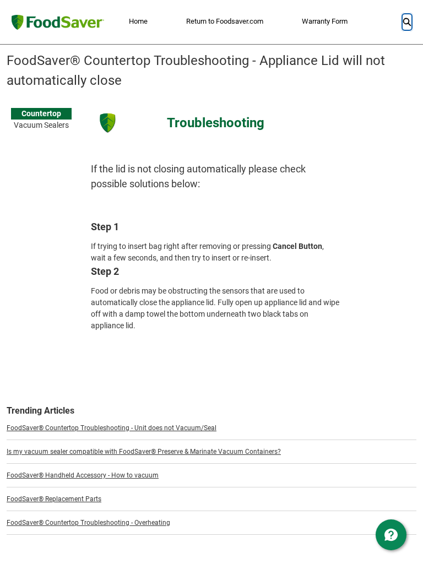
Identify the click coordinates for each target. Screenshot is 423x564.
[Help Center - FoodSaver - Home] (57, 22)
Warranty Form (325, 21)
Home (138, 21)
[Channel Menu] (391, 534)
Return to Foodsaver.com (224, 21)
